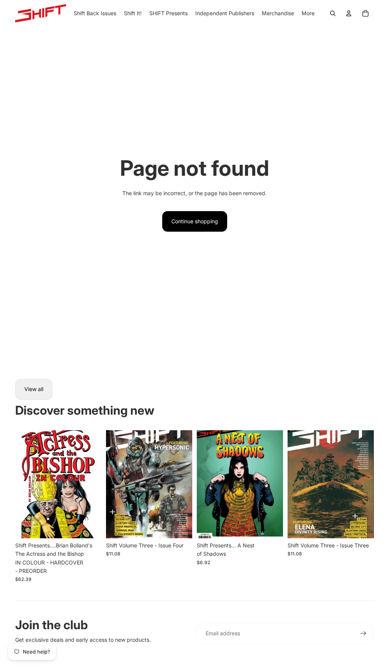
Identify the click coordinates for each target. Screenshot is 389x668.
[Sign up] (363, 633)
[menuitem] (308, 13)
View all (33, 389)
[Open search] (332, 13)
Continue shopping (194, 221)
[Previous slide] (21, 484)
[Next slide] (95, 484)
